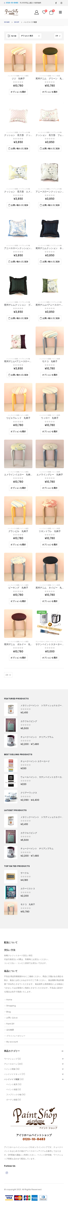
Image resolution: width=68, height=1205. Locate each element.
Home (9, 999)
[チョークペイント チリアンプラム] (10, 741)
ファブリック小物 (24, 132)
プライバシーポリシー (15, 1035)
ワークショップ (10, 1058)
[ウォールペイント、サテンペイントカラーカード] (10, 781)
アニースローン (41, 641)
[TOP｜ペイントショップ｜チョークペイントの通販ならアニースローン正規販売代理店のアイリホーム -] (11, 12)
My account (12, 1041)
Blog (8, 1011)
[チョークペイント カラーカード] (10, 765)
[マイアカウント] (37, 12)
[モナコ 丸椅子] (10, 908)
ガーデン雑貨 (12, 1099)
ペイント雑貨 (12, 1089)
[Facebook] (55, 2)
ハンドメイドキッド (12, 1074)
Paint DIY (10, 1023)
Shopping (11, 1005)
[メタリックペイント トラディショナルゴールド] (10, 709)
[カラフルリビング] (10, 725)
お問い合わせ (12, 1017)
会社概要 (10, 1029)
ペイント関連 (9, 1069)
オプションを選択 (18, 91)
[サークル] (10, 876)
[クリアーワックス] (10, 796)
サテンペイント (51, 641)
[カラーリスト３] (10, 892)
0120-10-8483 (12, 3)
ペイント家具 (24, 76)
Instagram (6, 1172)
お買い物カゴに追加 (19, 148)
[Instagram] (61, 2)
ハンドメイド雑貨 (13, 76)
